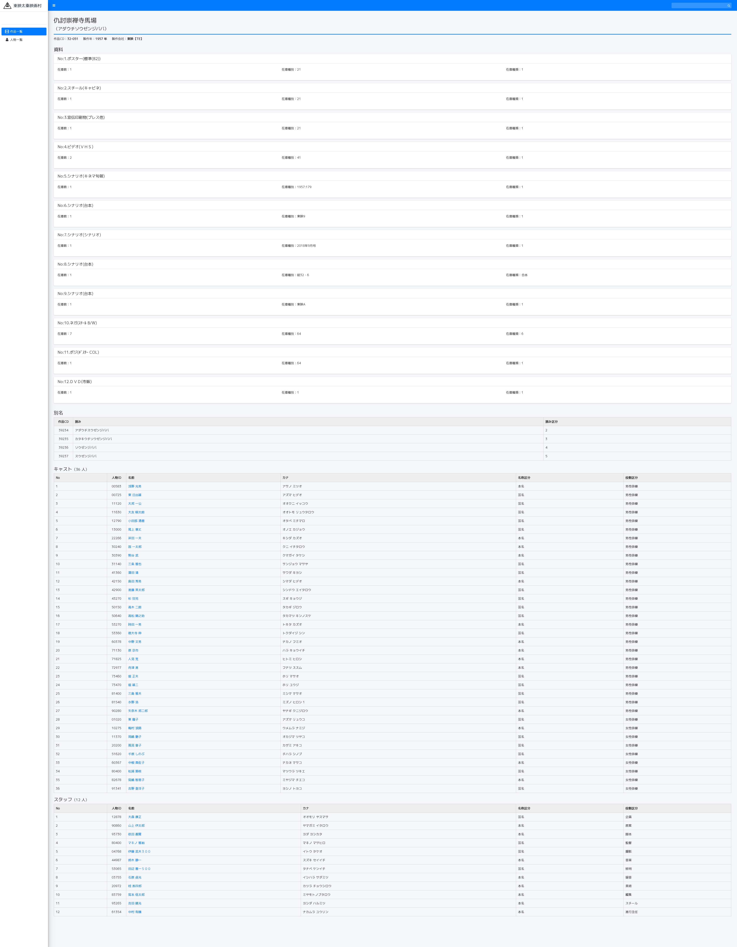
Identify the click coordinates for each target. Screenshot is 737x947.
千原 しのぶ (136, 754)
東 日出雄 (134, 495)
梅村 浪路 (134, 728)
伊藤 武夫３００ (139, 851)
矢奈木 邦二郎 (138, 711)
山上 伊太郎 (136, 825)
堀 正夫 (133, 676)
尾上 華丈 (134, 529)
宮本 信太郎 (136, 895)
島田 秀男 (134, 581)
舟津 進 (133, 667)
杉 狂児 (133, 598)
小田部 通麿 (136, 521)
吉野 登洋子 (136, 788)
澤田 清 (133, 573)
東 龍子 (133, 719)
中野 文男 (134, 642)
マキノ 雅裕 (136, 843)
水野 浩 (133, 702)
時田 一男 (134, 624)
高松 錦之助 (136, 616)
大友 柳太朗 (136, 512)
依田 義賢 (134, 834)
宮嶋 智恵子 (136, 780)
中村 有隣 (134, 912)
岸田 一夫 (134, 538)
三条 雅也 (134, 564)
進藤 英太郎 (136, 590)
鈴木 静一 (134, 860)
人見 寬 (133, 659)
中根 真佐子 (136, 762)
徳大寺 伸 (134, 633)
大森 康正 (134, 817)
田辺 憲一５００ (139, 869)
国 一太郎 (134, 547)
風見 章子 (134, 745)
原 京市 (133, 650)
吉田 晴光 (134, 903)
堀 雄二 (133, 685)
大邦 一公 (134, 503)
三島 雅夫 (134, 693)
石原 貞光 (134, 877)
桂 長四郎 (134, 886)
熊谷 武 (133, 555)
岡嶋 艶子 (134, 737)
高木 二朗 (134, 607)
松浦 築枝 (134, 771)
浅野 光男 (134, 486)
